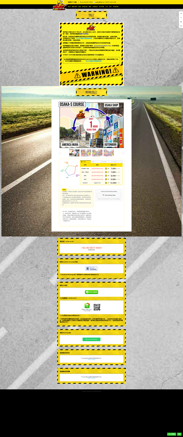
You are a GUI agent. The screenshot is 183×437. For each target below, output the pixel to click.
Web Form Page (91, 359)
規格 (79, 6)
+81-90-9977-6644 (91, 247)
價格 (90, 6)
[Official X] (181, 13)
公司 (106, 6)
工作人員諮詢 (171, 434)
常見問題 (101, 6)
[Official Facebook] (181, 18)
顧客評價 (84, 6)
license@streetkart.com (102, 45)
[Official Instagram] (181, 22)
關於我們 (74, 6)
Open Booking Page (110, 195)
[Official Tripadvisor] (181, 26)
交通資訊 (95, 6)
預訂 (110, 6)
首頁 (69, 6)
